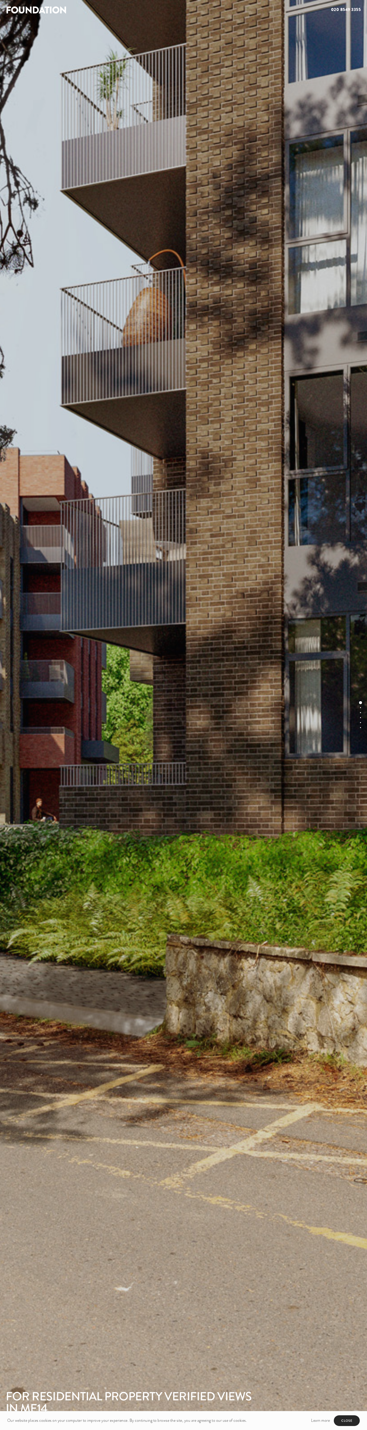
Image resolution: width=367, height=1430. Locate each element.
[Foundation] (92, 9)
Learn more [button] (320, 1420)
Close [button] (347, 1420)
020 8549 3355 (346, 9)
